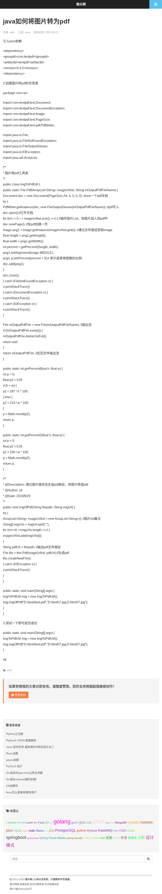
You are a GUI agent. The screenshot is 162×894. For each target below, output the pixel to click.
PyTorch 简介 (14, 766)
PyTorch (92, 830)
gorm (74, 822)
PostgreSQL (65, 830)
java (27, 32)
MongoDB (120, 822)
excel (20, 822)
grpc (82, 822)
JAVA (9, 670)
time (96, 838)
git (52, 823)
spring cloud (33, 838)
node (31, 830)
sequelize (141, 830)
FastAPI (29, 823)
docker (12, 822)
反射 (109, 838)
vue (102, 837)
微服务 (132, 837)
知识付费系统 (37, 884)
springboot (16, 837)
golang (62, 821)
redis (116, 830)
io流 (89, 822)
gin (47, 822)
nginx (25, 831)
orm (46, 831)
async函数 (12, 759)
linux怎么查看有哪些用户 (21, 792)
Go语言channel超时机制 (21, 779)
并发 (124, 838)
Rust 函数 (12, 753)
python (81, 830)
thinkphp (88, 838)
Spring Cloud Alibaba (52, 837)
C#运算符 (12, 785)
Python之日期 (14, 733)
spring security (74, 838)
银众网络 (14, 884)
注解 (141, 838)
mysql (17, 830)
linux (108, 823)
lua (112, 822)
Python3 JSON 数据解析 (21, 740)
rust (122, 830)
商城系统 (24, 884)
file (35, 822)
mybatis (133, 822)
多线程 (116, 838)
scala (130, 830)
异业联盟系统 (52, 884)
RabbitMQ (105, 830)
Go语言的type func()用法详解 (24, 772)
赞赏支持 (20, 695)
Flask (41, 822)
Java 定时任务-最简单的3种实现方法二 (30, 746)
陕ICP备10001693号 (21, 889)
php (51, 830)
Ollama (40, 830)
